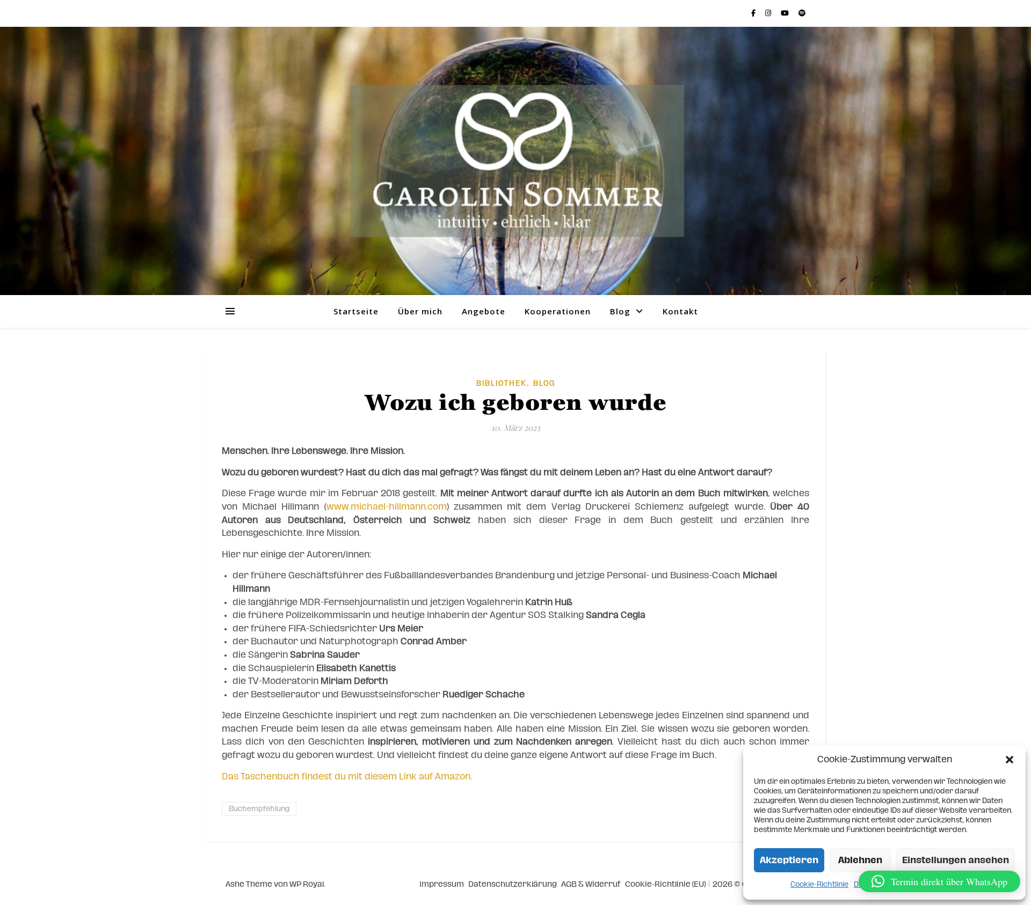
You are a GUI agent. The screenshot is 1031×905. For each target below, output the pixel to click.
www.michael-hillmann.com (386, 507)
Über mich (420, 311)
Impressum (441, 884)
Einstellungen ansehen (955, 860)
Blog (620, 311)
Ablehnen (860, 860)
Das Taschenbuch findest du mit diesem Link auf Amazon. (347, 776)
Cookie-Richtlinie (819, 884)
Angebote (483, 311)
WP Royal (306, 884)
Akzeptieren (789, 860)
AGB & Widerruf (591, 884)
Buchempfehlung (259, 809)
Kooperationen (558, 311)
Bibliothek (501, 383)
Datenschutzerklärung (512, 884)
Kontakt (680, 311)
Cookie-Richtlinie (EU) (665, 884)
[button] (1009, 759)
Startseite (356, 311)
